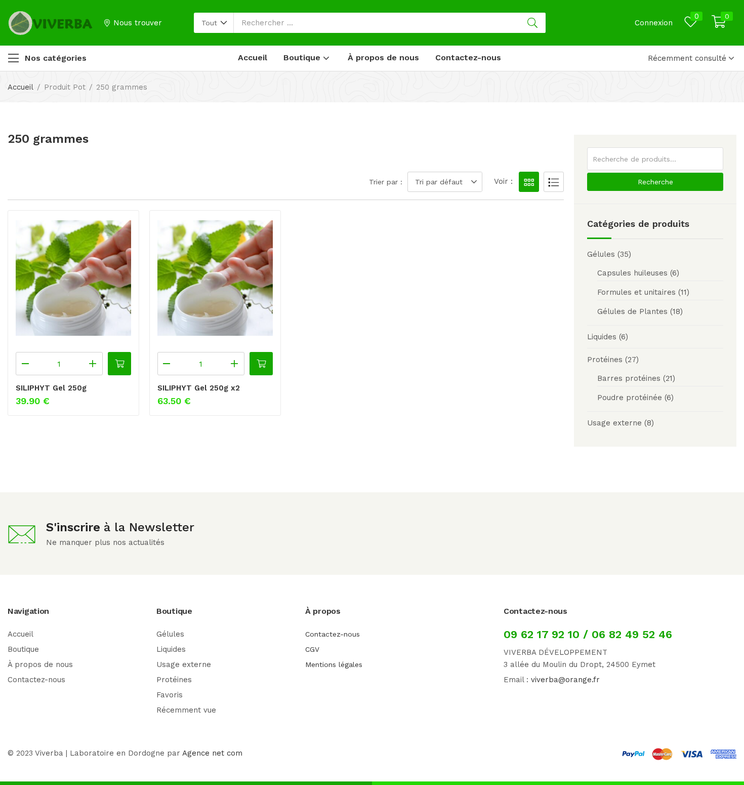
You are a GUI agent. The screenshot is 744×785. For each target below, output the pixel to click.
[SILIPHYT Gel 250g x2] (215, 278)
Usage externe (614, 422)
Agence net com (212, 753)
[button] (214, 23)
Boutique (303, 57)
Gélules (601, 254)
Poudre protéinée (629, 397)
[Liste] (554, 182)
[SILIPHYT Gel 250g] (73, 278)
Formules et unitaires (636, 292)
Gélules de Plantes (632, 311)
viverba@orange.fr (565, 679)
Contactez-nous (468, 57)
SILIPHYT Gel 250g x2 (198, 387)
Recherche (655, 182)
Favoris (169, 694)
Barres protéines (628, 378)
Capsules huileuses (632, 273)
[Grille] (529, 182)
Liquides (601, 336)
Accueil (252, 57)
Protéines (605, 359)
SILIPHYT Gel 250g (51, 387)
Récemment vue (186, 710)
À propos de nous (383, 57)
